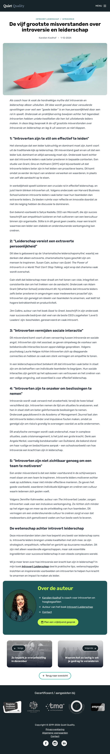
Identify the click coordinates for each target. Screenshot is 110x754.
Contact (47, 612)
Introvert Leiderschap (80, 607)
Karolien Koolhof (51, 597)
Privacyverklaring (55, 729)
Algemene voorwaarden (55, 732)
